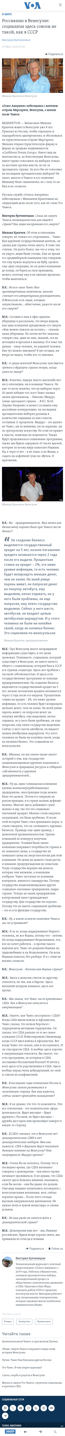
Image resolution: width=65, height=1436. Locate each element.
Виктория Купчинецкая (16, 40)
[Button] (54, 54)
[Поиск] (55, 1432)
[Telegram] (40, 1432)
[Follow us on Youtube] (21, 1408)
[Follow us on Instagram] (28, 1408)
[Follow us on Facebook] (5, 1408)
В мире (7, 14)
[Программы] (25, 1432)
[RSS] (36, 1408)
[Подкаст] (43, 1408)
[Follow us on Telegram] (5, 1416)
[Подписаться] (51, 1408)
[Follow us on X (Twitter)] (13, 1408)
